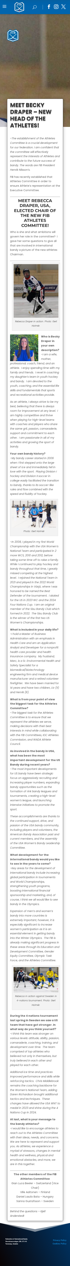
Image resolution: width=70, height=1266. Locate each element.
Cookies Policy (59, 1243)
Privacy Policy (59, 1240)
